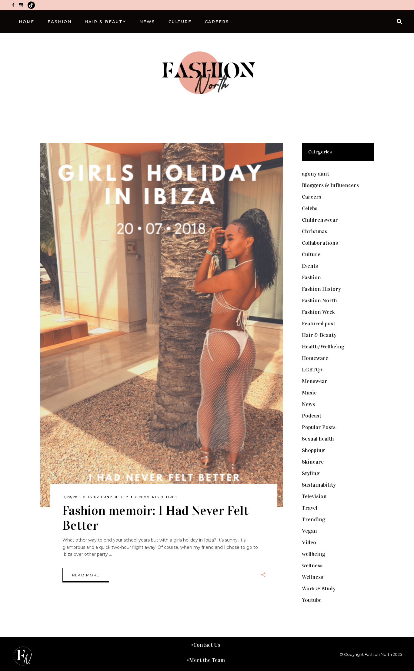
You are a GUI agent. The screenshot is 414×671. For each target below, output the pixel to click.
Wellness (312, 577)
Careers (311, 196)
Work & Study (319, 588)
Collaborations (320, 243)
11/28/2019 (71, 497)
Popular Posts (319, 427)
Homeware (315, 358)
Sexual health (318, 438)
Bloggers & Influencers (330, 185)
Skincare (313, 461)
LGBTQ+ (312, 369)
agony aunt (315, 173)
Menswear (314, 381)
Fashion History (321, 289)
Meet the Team (207, 660)
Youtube (312, 600)
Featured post (318, 323)
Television (314, 496)
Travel (309, 508)
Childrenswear (320, 219)
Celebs (309, 208)
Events (310, 266)
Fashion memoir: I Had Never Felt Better (155, 518)
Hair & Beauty (319, 335)
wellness (312, 565)
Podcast (311, 415)
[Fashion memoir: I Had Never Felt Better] (161, 325)
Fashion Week (318, 312)
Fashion (311, 277)
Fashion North (319, 300)
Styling (310, 473)
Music (309, 392)
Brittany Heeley (111, 497)
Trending (313, 519)
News (308, 404)
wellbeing (313, 554)
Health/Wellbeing (323, 346)
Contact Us (206, 645)
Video (309, 542)
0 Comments (147, 497)
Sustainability (319, 484)
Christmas (314, 231)
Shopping (313, 450)
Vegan (309, 531)
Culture (311, 254)
